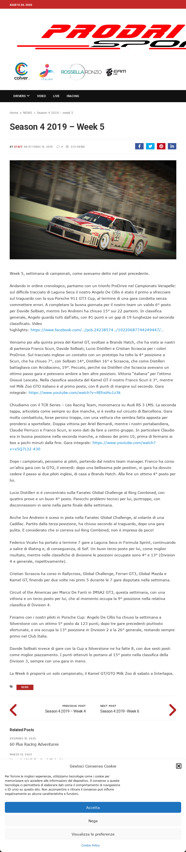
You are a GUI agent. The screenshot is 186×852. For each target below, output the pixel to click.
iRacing (73, 96)
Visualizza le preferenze (93, 834)
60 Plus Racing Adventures (34, 744)
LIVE (56, 96)
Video (41, 96)
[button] (178, 766)
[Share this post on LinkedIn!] (172, 146)
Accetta (93, 807)
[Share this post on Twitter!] (150, 146)
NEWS (27, 112)
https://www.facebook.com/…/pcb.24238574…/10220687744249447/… (97, 330)
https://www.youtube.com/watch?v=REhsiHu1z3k (75, 392)
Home (14, 112)
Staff (18, 147)
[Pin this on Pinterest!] (161, 146)
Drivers (19, 96)
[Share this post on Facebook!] (139, 146)
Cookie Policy (90, 845)
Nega (93, 821)
